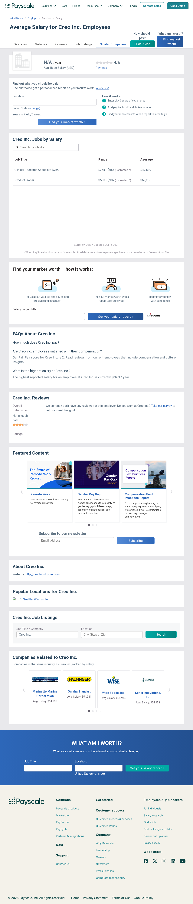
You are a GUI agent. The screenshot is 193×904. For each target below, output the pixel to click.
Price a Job (142, 44)
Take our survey (161, 406)
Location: (19, 96)
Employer (32, 18)
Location (86, 629)
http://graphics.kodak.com (43, 574)
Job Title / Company (29, 629)
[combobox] (54, 102)
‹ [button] (21, 491)
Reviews (101, 68)
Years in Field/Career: (27, 114)
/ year (57, 62)
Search (161, 634)
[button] (20, 43)
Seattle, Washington (36, 599)
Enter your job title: (25, 309)
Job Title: (30, 761)
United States (16, 18)
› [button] (171, 491)
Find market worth (172, 41)
